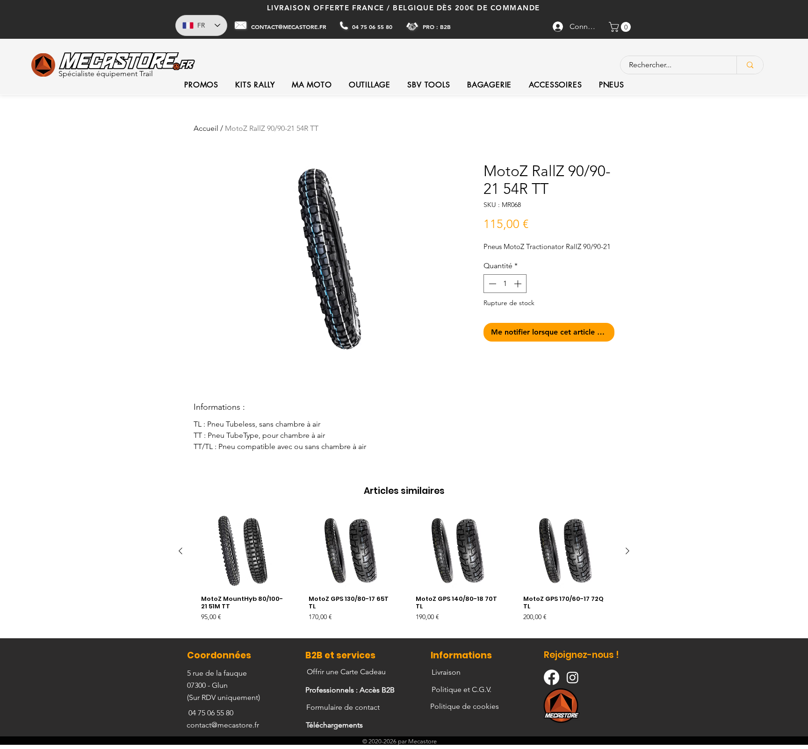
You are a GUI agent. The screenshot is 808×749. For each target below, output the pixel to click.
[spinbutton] (505, 283)
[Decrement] (491, 283)
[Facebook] (551, 677)
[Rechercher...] (749, 65)
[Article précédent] (180, 550)
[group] (404, 572)
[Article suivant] (627, 550)
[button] (621, 27)
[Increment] (518, 283)
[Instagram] (572, 677)
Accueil (206, 128)
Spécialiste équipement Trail (105, 73)
